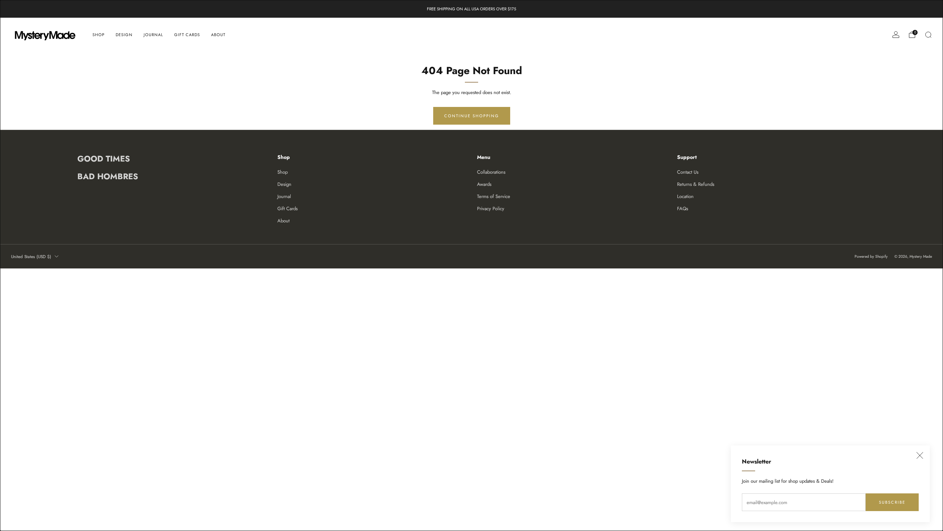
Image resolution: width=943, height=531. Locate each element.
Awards (484, 184)
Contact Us (687, 172)
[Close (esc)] (920, 455)
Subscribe (892, 502)
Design (124, 35)
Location (685, 196)
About (218, 35)
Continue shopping (471, 116)
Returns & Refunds (695, 184)
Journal (153, 35)
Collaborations (491, 172)
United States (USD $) (31, 256)
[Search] (928, 34)
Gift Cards (187, 35)
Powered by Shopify (871, 256)
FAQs (682, 208)
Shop (98, 35)
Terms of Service (493, 196)
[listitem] (471, 9)
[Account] (896, 34)
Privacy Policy (490, 208)
